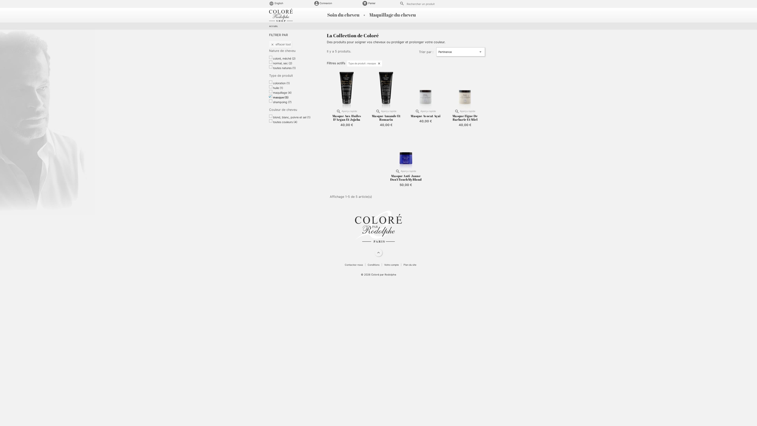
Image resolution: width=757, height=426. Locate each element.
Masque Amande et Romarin (386, 118)
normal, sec (282, 63)
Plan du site (410, 264)
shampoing (282, 102)
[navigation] (378, 252)
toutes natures (284, 68)
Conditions (373, 264)
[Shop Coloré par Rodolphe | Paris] (281, 15)
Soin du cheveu (343, 15)
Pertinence (460, 52)
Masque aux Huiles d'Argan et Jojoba (346, 118)
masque (281, 97)
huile (278, 88)
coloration (281, 83)
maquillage (282, 92)
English (278, 3)
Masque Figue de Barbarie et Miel (465, 118)
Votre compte (391, 264)
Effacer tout (281, 44)
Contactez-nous (354, 264)
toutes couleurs (285, 122)
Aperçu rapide (346, 111)
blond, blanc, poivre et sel (291, 117)
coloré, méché (284, 58)
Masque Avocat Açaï (425, 116)
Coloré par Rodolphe (383, 274)
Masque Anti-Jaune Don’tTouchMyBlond (406, 178)
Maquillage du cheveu (392, 15)
